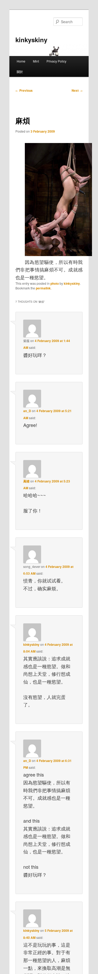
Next (77, 90)
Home (21, 61)
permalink (43, 288)
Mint (36, 61)
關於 (20, 71)
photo (54, 283)
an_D (27, 410)
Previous (24, 90)
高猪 (26, 481)
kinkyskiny (31, 39)
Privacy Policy (56, 61)
